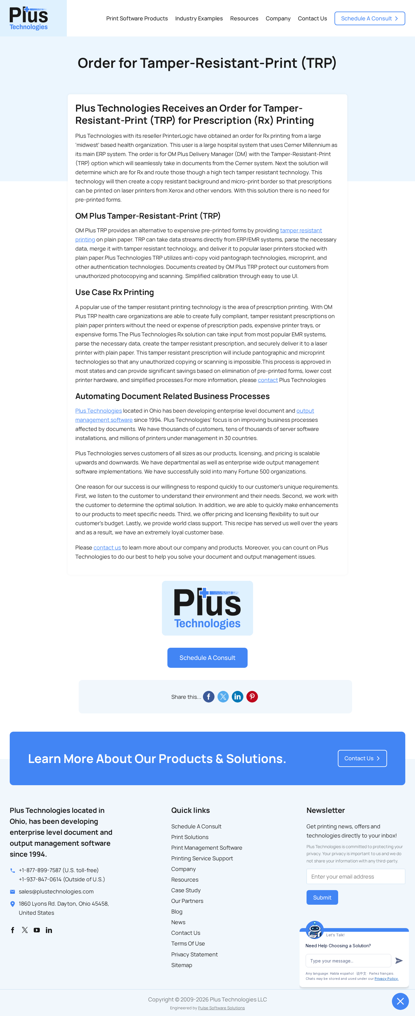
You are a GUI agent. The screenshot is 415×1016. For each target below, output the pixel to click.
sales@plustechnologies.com (56, 891)
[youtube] (37, 930)
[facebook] (13, 930)
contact (268, 379)
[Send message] (399, 960)
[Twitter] (223, 696)
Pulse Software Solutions (221, 1008)
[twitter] (25, 929)
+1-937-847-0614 (40, 879)
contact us (107, 547)
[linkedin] (49, 930)
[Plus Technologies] (29, 8)
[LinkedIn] (237, 696)
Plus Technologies (98, 410)
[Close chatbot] (400, 1001)
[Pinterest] (252, 696)
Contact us (359, 758)
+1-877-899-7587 (40, 870)
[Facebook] (208, 696)
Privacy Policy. (387, 978)
